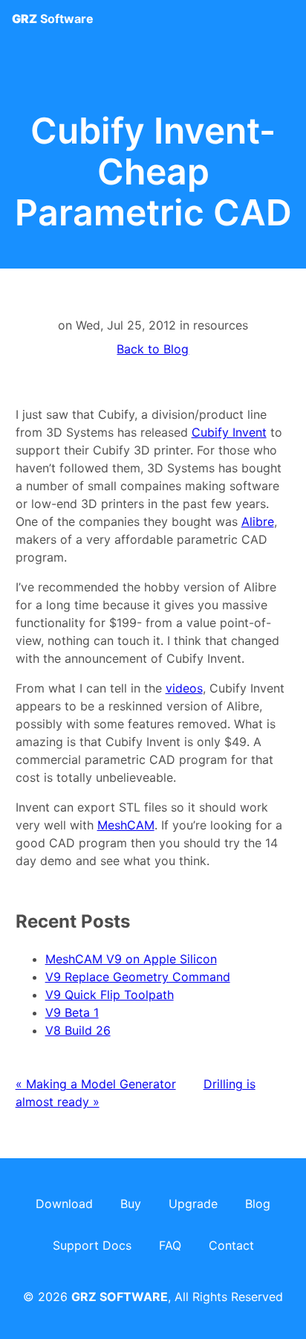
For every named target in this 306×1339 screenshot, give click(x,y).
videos (184, 688)
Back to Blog (153, 348)
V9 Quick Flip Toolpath (109, 994)
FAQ (170, 1245)
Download (64, 1203)
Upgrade (193, 1203)
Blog (257, 1203)
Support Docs (92, 1245)
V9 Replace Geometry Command (137, 976)
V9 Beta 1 (72, 1012)
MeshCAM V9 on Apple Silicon (131, 958)
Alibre (257, 521)
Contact (231, 1245)
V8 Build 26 (78, 1030)
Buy (130, 1203)
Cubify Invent (229, 432)
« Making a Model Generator (96, 1083)
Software (53, 18)
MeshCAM (125, 825)
